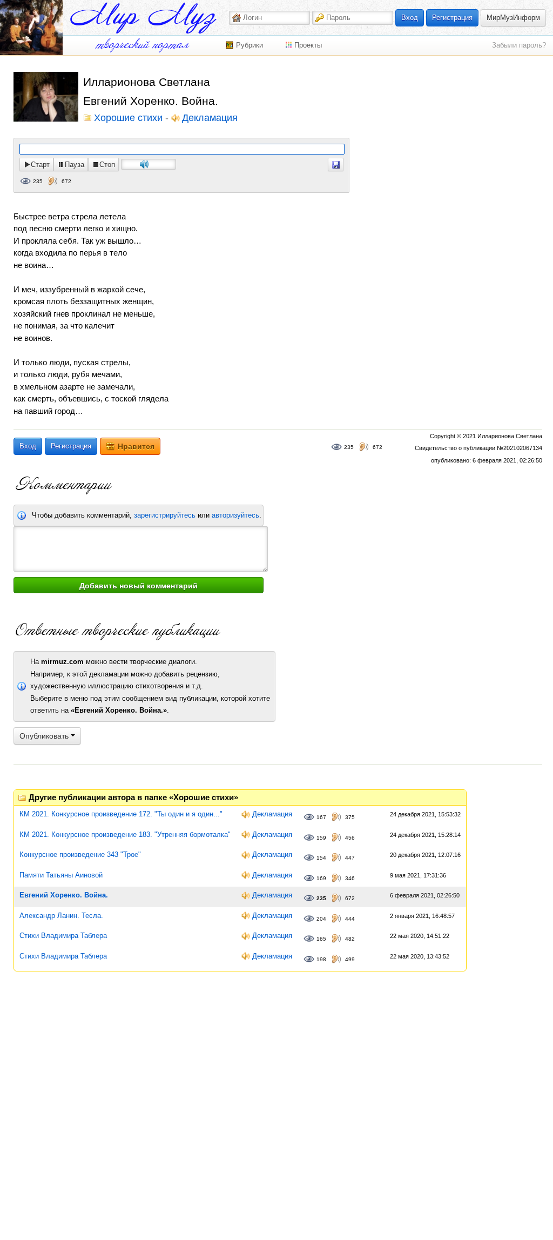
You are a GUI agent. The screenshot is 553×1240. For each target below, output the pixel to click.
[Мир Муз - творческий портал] (143, 18)
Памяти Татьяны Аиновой (61, 875)
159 (321, 838)
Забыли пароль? (519, 45)
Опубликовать (45, 736)
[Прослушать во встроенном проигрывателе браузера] (335, 164)
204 (321, 919)
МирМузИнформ (513, 18)
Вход (409, 18)
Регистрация (452, 18)
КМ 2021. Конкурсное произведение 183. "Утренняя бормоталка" (125, 834)
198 (321, 959)
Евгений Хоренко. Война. (63, 895)
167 (321, 817)
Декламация (210, 118)
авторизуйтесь (235, 515)
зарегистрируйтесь (164, 515)
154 (321, 858)
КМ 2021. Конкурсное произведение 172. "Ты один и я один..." (120, 814)
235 (38, 181)
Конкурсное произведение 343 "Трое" (80, 854)
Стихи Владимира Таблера (63, 935)
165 (321, 939)
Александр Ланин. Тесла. (61, 915)
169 (321, 878)
